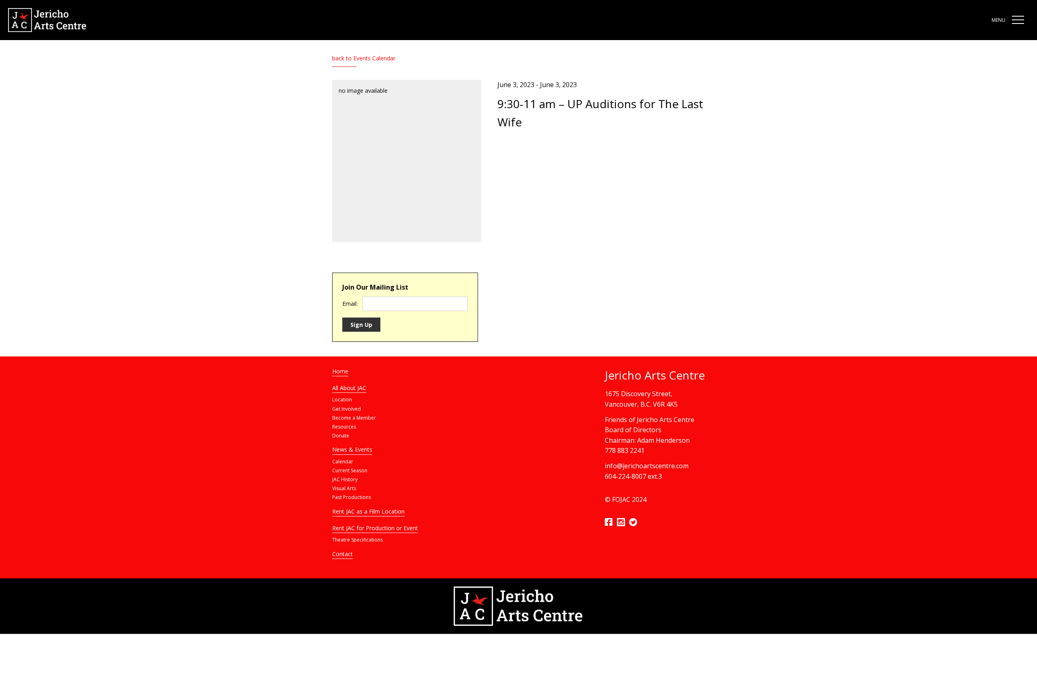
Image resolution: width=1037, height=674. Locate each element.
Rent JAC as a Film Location (368, 511)
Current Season (349, 470)
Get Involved (346, 408)
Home (340, 371)
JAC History (345, 479)
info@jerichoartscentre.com (647, 465)
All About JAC (349, 388)
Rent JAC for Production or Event (375, 528)
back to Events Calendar (363, 58)
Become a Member (354, 417)
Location (342, 399)
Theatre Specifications (357, 539)
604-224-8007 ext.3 (633, 476)
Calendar (342, 461)
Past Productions (351, 497)
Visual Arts (344, 488)
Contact (342, 554)
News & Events (352, 449)
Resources (344, 426)
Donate (340, 435)
